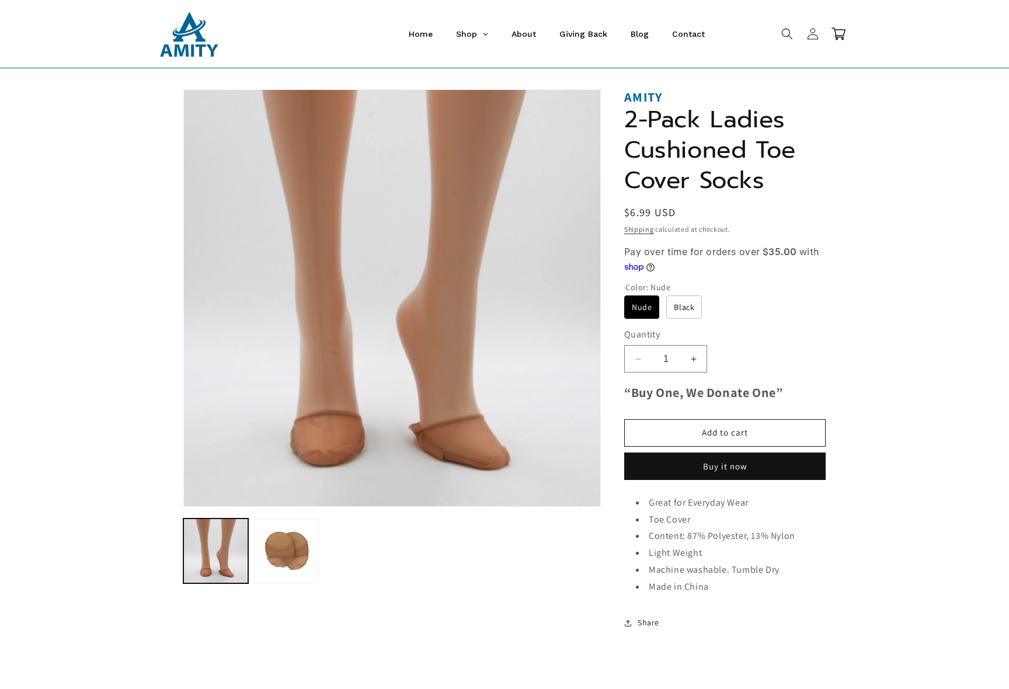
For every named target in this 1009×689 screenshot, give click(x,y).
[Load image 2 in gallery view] (286, 551)
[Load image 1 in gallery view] (215, 551)
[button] (787, 34)
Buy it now (725, 466)
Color (648, 287)
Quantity (642, 334)
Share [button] (648, 622)
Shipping (639, 229)
